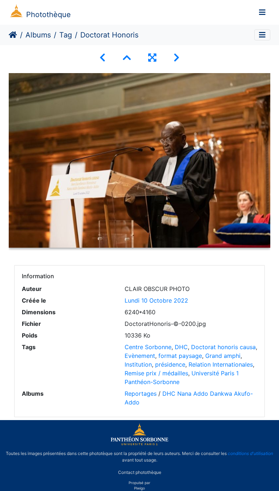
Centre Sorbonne (148, 347)
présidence (170, 364)
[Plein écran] (152, 57)
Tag (65, 35)
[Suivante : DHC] (176, 57)
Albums (38, 35)
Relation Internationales (221, 364)
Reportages (141, 393)
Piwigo (139, 488)
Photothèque (48, 14)
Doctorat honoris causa (223, 347)
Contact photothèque (139, 472)
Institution (138, 364)
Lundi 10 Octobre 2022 (156, 300)
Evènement (140, 355)
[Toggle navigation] (262, 12)
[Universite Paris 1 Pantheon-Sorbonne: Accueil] (139, 444)
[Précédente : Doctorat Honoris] (102, 57)
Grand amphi (222, 355)
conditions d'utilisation (250, 453)
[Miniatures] (127, 57)
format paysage (180, 355)
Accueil (13, 34)
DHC (181, 347)
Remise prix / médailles (156, 373)
